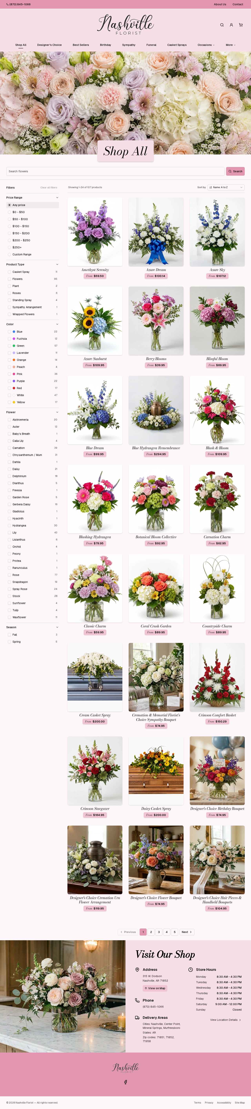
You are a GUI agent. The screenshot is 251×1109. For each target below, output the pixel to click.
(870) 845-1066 (20, 4)
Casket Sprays (177, 45)
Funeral (151, 45)
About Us (220, 4)
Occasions (205, 45)
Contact (238, 4)
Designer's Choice (49, 45)
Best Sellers (81, 45)
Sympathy (129, 45)
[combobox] (226, 187)
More (229, 45)
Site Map (240, 1102)
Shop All (20, 45)
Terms (197, 1102)
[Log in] (231, 25)
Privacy (209, 1102)
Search (237, 171)
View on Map (156, 988)
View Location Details (224, 1020)
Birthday (105, 45)
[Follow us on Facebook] (125, 1082)
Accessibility (224, 1102)
